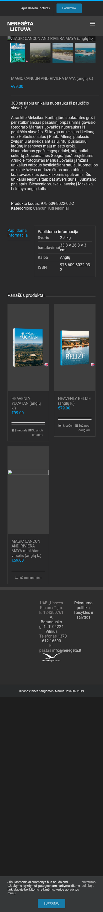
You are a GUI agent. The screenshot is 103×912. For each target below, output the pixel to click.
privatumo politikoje (89, 884)
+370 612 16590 (54, 638)
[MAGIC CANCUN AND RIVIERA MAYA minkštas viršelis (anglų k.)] (28, 490)
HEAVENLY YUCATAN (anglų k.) (26, 403)
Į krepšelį (21, 430)
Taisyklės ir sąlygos (83, 615)
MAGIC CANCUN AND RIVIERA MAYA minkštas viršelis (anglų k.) (27, 548)
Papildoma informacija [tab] (18, 233)
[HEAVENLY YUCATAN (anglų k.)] (28, 347)
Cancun (39, 208)
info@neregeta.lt (66, 650)
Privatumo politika (83, 605)
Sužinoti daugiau (37, 433)
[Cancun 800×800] (52, 38)
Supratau (52, 903)
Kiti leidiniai (58, 208)
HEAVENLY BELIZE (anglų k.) (74, 401)
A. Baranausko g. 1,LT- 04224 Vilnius (51, 624)
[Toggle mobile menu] (93, 23)
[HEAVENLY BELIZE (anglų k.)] (74, 347)
